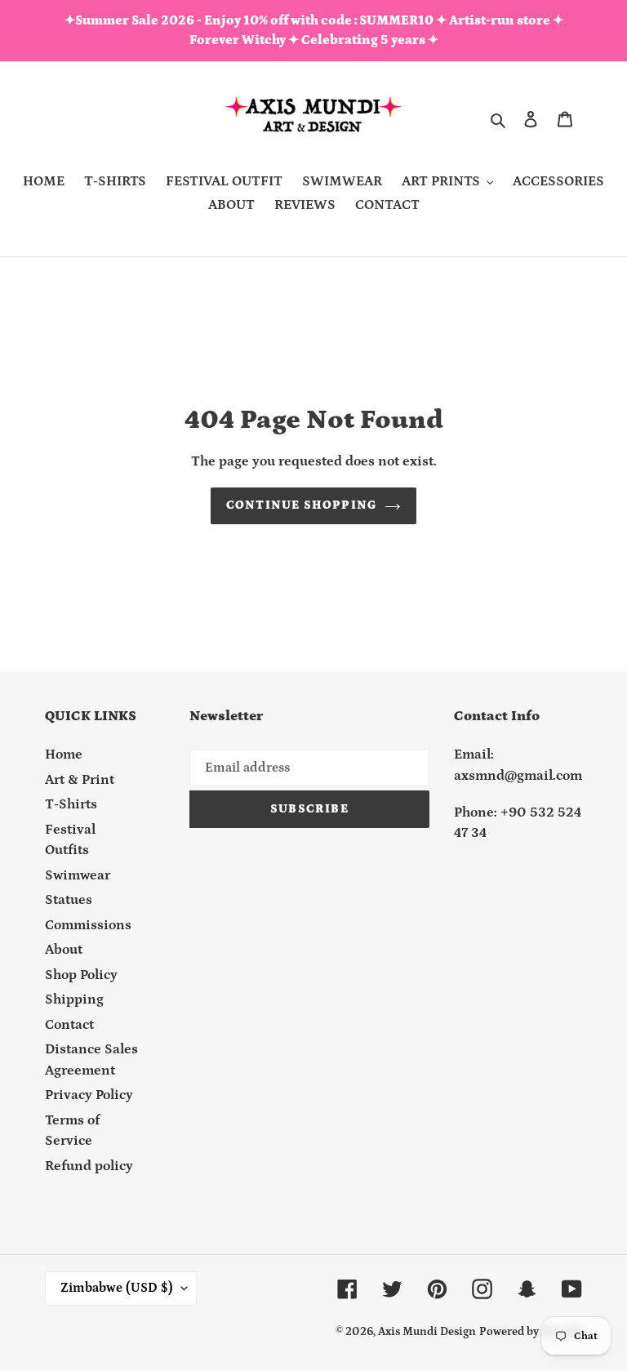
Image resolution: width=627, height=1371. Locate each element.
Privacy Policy (89, 1095)
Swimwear (77, 875)
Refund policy (89, 1166)
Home (63, 754)
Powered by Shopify (530, 1331)
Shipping (74, 999)
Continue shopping (301, 505)
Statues (68, 900)
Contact (69, 1025)
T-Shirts (71, 804)
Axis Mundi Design (427, 1331)
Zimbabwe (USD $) (116, 1287)
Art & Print (79, 780)
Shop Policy (81, 975)
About (63, 949)
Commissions (88, 925)
